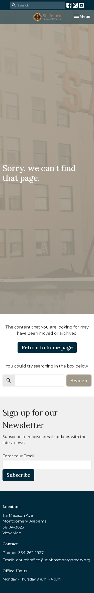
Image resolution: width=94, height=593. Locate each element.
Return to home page (47, 347)
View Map (12, 532)
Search (78, 380)
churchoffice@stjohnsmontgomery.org (53, 560)
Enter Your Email (18, 456)
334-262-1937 (31, 552)
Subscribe (18, 475)
